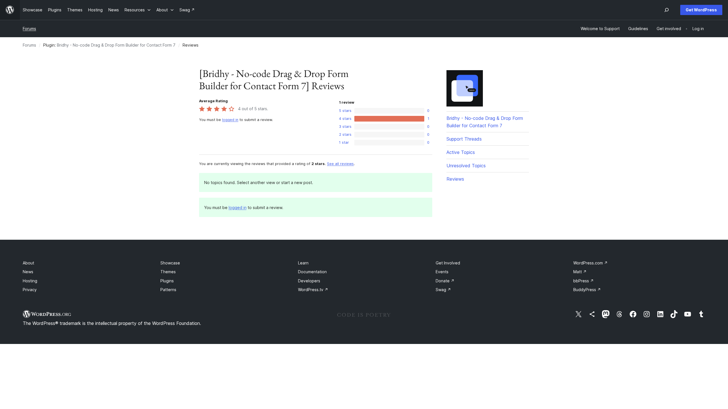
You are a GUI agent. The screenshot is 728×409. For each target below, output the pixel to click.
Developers (309, 280)
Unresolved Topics (466, 165)
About (28, 262)
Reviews (455, 179)
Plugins (167, 280)
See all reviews (340, 164)
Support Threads (464, 139)
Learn (303, 262)
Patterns (168, 289)
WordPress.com (590, 262)
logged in (230, 120)
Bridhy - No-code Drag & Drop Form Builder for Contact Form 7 (116, 45)
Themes (168, 271)
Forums (29, 28)
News (28, 271)
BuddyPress (587, 289)
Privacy (30, 289)
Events (442, 271)
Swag (443, 289)
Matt (580, 271)
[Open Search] (667, 10)
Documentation (312, 271)
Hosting (30, 280)
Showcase (170, 262)
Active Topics (460, 152)
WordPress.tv (313, 289)
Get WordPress (701, 9)
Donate (445, 280)
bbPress (583, 280)
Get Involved (448, 262)
